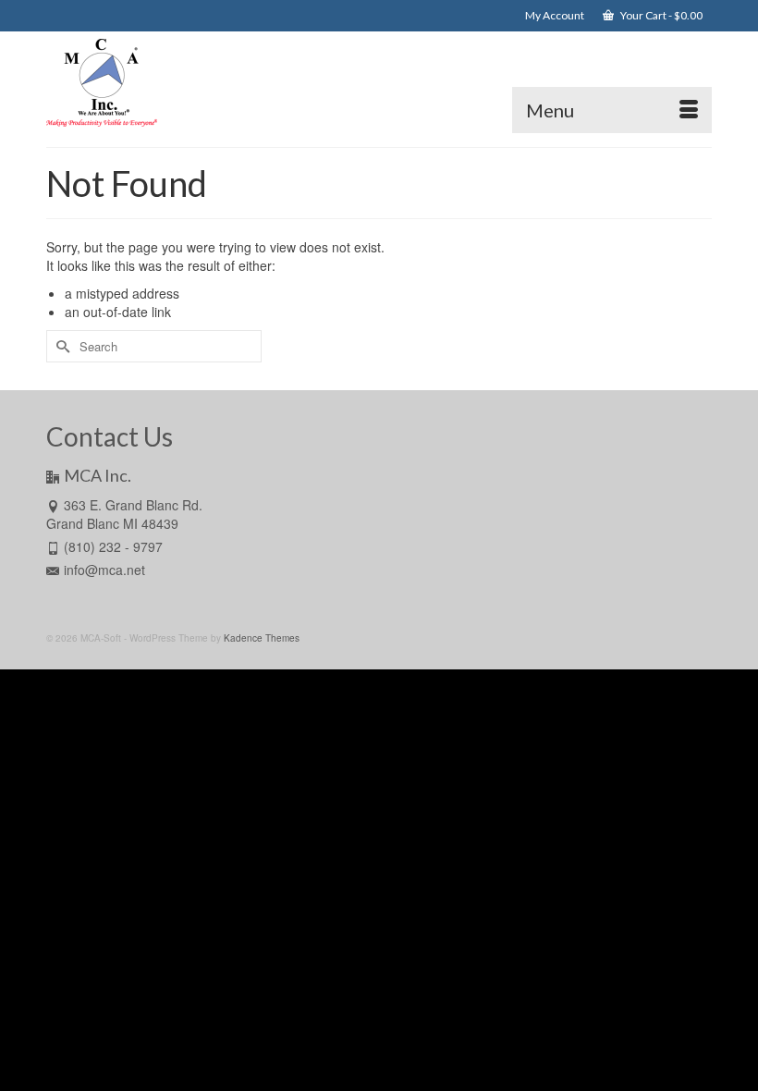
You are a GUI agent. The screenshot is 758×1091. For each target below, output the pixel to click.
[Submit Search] (60, 346)
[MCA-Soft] (379, 82)
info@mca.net (104, 569)
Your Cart (660, 15)
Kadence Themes (262, 637)
